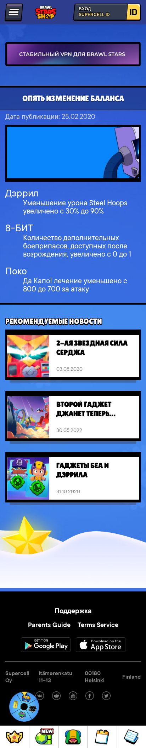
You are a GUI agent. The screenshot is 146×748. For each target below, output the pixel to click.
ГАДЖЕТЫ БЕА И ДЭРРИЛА (82, 470)
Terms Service (98, 625)
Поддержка (73, 612)
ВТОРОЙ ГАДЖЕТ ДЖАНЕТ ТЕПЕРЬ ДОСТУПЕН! (83, 409)
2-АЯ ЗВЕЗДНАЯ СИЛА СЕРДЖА (92, 347)
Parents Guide (49, 625)
